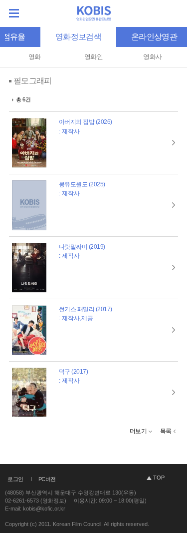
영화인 (93, 56)
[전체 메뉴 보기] (14, 13)
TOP (159, 478)
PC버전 (47, 479)
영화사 (152, 56)
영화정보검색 (78, 36)
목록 (166, 431)
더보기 (138, 431)
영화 (34, 56)
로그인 (15, 479)
